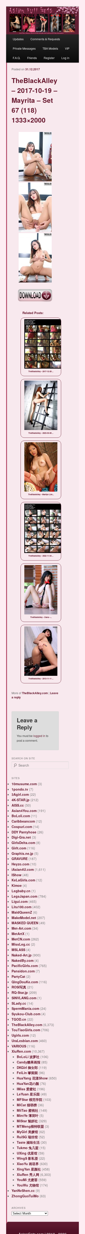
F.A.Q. (16, 58)
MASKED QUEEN (25, 922)
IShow (16, 874)
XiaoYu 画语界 (28, 1163)
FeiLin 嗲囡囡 (27, 1072)
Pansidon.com (23, 971)
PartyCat (18, 976)
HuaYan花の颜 (28, 1083)
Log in (65, 58)
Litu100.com (21, 906)
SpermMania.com (25, 1008)
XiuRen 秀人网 (28, 1174)
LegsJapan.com (24, 896)
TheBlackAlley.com (35, 693)
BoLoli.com (21, 815)
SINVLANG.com (24, 997)
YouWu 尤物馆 (28, 1185)
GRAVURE (20, 858)
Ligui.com (20, 901)
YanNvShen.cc (23, 1190)
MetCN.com (21, 939)
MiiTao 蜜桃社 (27, 1110)
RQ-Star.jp (20, 992)
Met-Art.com (21, 928)
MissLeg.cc (21, 944)
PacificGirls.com (25, 965)
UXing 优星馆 (27, 1153)
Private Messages (24, 48)
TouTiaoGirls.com (26, 1029)
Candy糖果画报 (28, 1062)
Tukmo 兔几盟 (27, 1147)
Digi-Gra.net (21, 837)
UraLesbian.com (25, 1040)
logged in (39, 736)
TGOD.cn (19, 1019)
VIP (67, 48)
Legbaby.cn (21, 890)
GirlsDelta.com (23, 842)
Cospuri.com (22, 826)
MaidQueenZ (22, 912)
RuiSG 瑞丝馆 (27, 1136)
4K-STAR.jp (21, 799)
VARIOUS (19, 1046)
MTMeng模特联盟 (30, 1126)
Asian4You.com (24, 810)
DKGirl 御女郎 (27, 1067)
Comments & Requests (45, 39)
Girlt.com (19, 848)
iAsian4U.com (23, 869)
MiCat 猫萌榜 (27, 1105)
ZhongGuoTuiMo (25, 1196)
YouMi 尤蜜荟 (27, 1179)
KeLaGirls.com (23, 880)
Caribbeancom (23, 821)
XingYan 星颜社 (29, 1169)
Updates (18, 39)
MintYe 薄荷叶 (27, 1115)
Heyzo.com (20, 864)
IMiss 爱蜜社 (26, 1089)
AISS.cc (18, 805)
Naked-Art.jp (22, 955)
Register (49, 58)
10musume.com (24, 783)
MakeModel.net (24, 917)
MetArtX (18, 933)
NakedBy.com (23, 960)
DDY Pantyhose (24, 832)
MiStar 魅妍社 (27, 1121)
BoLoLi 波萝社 (28, 1056)
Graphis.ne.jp (22, 853)
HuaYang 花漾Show (32, 1078)
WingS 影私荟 (27, 1158)
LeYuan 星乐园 (28, 1094)
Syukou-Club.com (26, 1013)
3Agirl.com (20, 794)
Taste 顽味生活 (28, 1142)
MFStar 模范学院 (29, 1099)
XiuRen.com (21, 1051)
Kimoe (17, 885)
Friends (32, 58)
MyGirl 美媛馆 (27, 1131)
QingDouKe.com (25, 981)
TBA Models (50, 48)
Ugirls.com (20, 1035)
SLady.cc (19, 1003)
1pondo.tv (20, 789)
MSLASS (18, 949)
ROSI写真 (19, 987)
